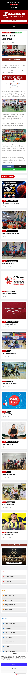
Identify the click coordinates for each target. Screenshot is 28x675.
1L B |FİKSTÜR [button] (8, 610)
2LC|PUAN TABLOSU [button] (10, 642)
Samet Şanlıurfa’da (7, 444)
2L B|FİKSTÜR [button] (8, 637)
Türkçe (18, 674)
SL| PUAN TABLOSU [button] (9, 577)
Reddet (14, 668)
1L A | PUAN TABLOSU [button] (10, 596)
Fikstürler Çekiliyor (7, 414)
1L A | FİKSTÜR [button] (8, 600)
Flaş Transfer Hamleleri (9, 324)
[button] (26, 653)
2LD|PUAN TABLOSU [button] (10, 651)
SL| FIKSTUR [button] (8, 582)
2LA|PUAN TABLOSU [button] (10, 624)
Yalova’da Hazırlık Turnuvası (10, 203)
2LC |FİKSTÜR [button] (8, 647)
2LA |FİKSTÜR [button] (8, 628)
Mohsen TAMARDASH (8, 505)
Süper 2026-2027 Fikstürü (9, 384)
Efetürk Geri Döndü (7, 535)
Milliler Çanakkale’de (8, 263)
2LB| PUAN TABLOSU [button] (10, 633)
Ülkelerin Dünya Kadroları (9, 294)
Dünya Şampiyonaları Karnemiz (11, 233)
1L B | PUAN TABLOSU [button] (10, 605)
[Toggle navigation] (14, 26)
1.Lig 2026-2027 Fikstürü (9, 353)
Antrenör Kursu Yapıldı (8, 474)
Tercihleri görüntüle (14, 672)
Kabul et (14, 664)
